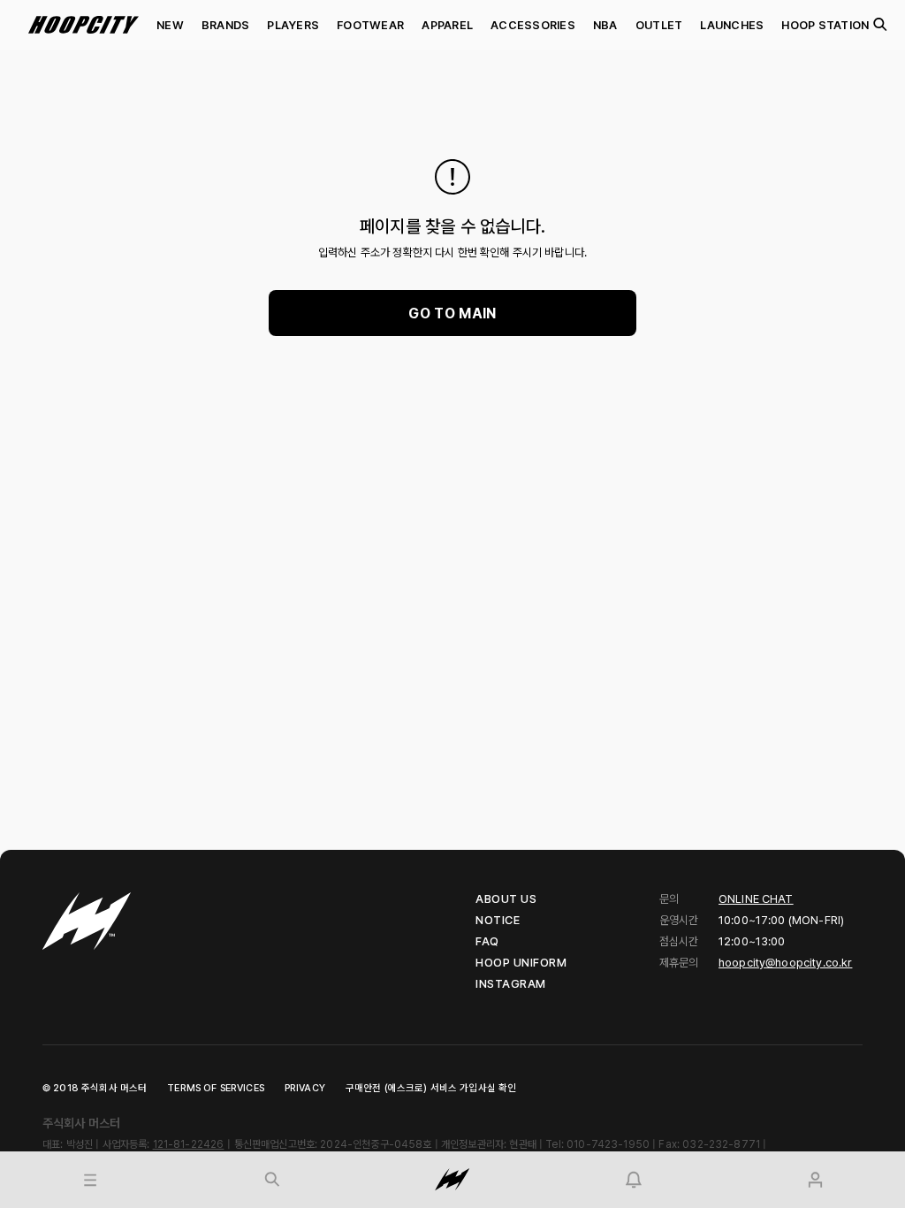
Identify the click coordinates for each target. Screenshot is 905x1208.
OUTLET (659, 25)
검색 (879, 24)
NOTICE (497, 920)
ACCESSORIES (533, 25)
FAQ (487, 941)
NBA (605, 25)
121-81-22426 (188, 1144)
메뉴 (11, 1158)
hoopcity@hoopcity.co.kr (785, 962)
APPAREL (447, 25)
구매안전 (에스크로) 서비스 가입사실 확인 (431, 1088)
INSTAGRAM (510, 983)
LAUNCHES (732, 25)
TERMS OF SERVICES (215, 1088)
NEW (170, 25)
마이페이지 (753, 1158)
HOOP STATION (825, 25)
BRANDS (226, 25)
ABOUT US (505, 899)
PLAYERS (293, 25)
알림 (554, 1158)
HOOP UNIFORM (521, 962)
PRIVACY (305, 1088)
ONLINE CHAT (756, 899)
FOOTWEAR (370, 25)
